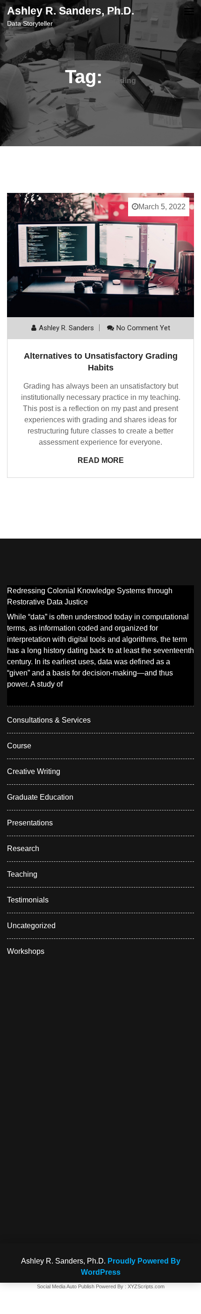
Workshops (25, 951)
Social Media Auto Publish (65, 1286)
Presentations (30, 823)
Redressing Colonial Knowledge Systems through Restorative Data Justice (89, 596)
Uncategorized (31, 926)
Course (19, 746)
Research (23, 848)
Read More (101, 460)
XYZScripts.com (146, 1286)
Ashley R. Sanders (66, 328)
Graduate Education (40, 797)
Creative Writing (33, 771)
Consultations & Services (49, 720)
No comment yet (143, 328)
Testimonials (28, 900)
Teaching (22, 874)
